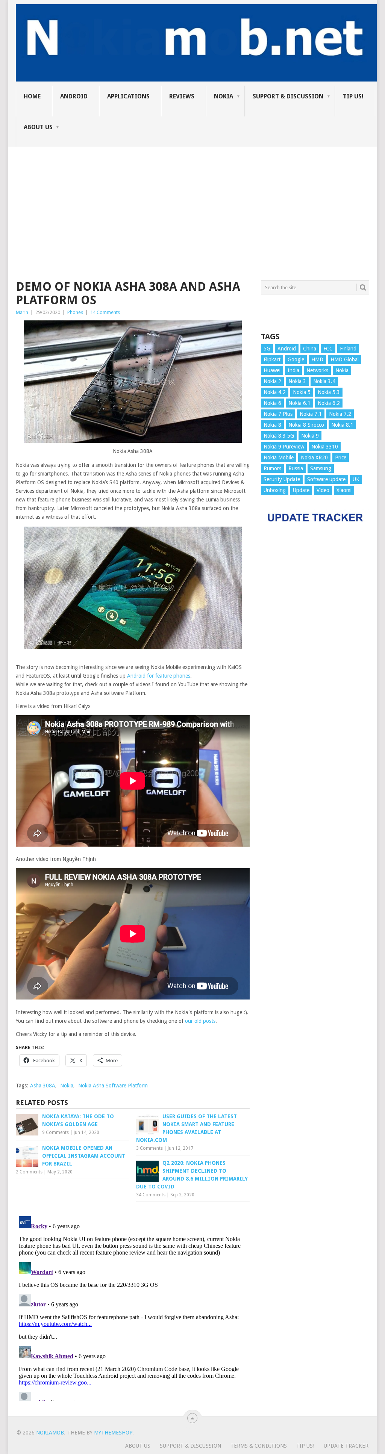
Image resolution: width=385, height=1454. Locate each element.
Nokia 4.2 (275, 392)
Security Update (282, 479)
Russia (295, 468)
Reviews (181, 96)
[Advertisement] (192, 199)
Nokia (223, 96)
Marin (22, 312)
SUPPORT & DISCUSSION (288, 96)
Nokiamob (50, 1433)
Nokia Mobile (279, 457)
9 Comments (55, 1132)
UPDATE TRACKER (346, 1446)
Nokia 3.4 (324, 381)
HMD (317, 359)
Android (74, 96)
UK (356, 479)
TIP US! (353, 96)
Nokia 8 (272, 425)
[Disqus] (133, 1307)
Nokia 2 (272, 381)
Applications (128, 96)
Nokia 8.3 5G (279, 436)
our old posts (200, 1021)
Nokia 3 (297, 381)
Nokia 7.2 (340, 414)
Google (296, 359)
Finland (348, 349)
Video (323, 490)
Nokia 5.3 (329, 392)
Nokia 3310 (324, 447)
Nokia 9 (310, 436)
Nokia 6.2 (329, 403)
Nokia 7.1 (311, 414)
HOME (32, 96)
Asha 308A (42, 1086)
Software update (326, 479)
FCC (328, 349)
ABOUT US (38, 127)
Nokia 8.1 (342, 425)
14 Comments (105, 312)
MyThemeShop (113, 1433)
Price (340, 457)
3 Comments (149, 1148)
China (309, 349)
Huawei (272, 370)
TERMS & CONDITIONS (258, 1446)
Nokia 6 (272, 403)
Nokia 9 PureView (284, 447)
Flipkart (272, 359)
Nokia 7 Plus (278, 414)
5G (267, 349)
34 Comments (150, 1194)
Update (301, 490)
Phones (75, 312)
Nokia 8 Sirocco (306, 425)
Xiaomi (344, 490)
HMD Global (344, 359)
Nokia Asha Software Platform (113, 1086)
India (293, 370)
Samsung (320, 468)
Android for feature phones (158, 676)
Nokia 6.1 (299, 403)
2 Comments (29, 1172)
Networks (317, 370)
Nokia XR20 (314, 457)
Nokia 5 (302, 392)
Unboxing (275, 490)
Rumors (272, 468)
